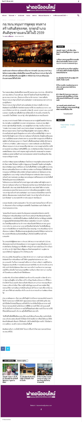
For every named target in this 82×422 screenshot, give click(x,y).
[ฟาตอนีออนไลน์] (41, 8)
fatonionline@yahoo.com (44, 405)
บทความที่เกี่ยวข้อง (9, 360)
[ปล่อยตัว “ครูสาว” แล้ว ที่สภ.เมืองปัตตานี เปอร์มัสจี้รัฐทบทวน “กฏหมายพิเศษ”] (10, 369)
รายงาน (28, 15)
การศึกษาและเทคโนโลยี (59, 15)
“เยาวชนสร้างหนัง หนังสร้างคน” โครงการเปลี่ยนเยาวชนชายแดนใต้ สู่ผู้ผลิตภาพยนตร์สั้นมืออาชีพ (67, 107)
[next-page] (52, 361)
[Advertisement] (28, 85)
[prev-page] (49, 361)
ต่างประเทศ (21, 15)
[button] (78, 15)
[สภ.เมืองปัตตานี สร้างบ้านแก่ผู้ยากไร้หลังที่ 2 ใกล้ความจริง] (27, 369)
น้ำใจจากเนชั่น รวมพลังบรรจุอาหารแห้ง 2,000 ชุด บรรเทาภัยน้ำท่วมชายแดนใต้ (44, 379)
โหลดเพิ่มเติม (68, 114)
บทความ (34, 15)
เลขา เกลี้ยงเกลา (9, 36)
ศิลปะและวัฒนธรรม (44, 15)
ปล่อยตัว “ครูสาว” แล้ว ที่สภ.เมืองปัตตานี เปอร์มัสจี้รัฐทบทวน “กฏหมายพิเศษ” (10, 379)
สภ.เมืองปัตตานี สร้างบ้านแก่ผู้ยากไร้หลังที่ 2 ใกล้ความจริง (27, 378)
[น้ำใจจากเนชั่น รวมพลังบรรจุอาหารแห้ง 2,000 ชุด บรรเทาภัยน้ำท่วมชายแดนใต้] (45, 369)
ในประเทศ (11, 15)
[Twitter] (8, 349)
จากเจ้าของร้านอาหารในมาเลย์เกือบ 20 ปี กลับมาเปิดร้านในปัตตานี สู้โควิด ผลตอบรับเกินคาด (67, 70)
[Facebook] (78, 1)
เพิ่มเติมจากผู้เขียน (21, 360)
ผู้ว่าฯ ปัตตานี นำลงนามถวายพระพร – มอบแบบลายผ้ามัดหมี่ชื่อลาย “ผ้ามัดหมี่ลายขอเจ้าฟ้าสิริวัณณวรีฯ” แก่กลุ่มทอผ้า (67, 97)
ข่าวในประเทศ (12, 20)
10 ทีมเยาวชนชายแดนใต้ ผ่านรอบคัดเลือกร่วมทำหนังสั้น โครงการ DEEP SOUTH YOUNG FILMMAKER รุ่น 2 (67, 61)
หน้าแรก (4, 15)
